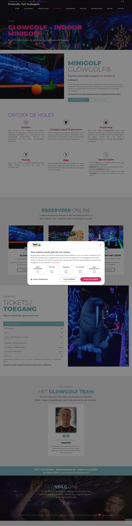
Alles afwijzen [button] (69, 279)
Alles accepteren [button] (91, 279)
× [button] (100, 245)
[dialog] (66, 263)
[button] (39, 279)
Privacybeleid (55, 262)
